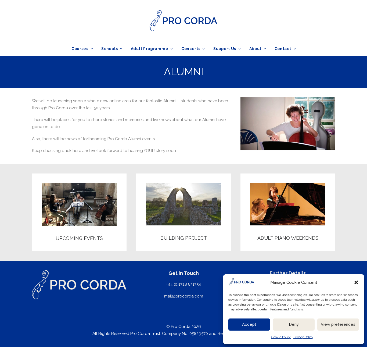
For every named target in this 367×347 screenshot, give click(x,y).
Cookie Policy (281, 337)
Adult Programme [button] (149, 49)
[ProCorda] (183, 20)
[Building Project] (179, 212)
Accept (249, 324)
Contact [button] (283, 49)
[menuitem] (83, 48)
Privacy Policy (303, 337)
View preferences (338, 324)
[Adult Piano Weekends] (283, 212)
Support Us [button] (224, 49)
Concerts (190, 49)
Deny (294, 324)
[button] (356, 282)
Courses (79, 49)
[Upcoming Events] (74, 212)
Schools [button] (109, 49)
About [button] (255, 49)
